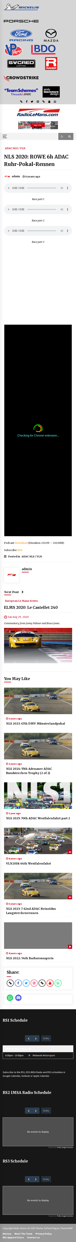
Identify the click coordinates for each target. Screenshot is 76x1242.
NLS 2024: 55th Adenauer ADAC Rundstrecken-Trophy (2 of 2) (29, 771)
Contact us (33, 1237)
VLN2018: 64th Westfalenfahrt (28, 863)
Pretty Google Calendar (65, 1147)
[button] (62, 136)
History (7, 1233)
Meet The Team (23, 1233)
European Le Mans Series (21, 600)
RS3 (49, 1072)
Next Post (11, 592)
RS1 (23, 1072)
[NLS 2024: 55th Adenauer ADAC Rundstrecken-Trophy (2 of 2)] (38, 746)
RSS (19, 550)
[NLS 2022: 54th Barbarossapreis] (38, 935)
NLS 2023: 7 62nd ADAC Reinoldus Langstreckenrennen (31, 911)
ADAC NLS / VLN (15, 148)
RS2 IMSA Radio (34, 1072)
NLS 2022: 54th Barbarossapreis (30, 958)
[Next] (35, 1038)
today (46, 1038)
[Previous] (28, 1038)
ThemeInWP (66, 1228)
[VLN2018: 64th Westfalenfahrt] (38, 841)
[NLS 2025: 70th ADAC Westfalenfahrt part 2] (38, 795)
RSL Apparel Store (13, 1237)
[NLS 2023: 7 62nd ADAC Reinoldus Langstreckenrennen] (38, 886)
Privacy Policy (44, 1233)
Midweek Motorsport (44, 1055)
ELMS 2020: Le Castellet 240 (31, 607)
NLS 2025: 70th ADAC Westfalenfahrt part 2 (38, 818)
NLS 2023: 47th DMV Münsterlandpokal (35, 723)
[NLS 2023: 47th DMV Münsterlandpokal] (38, 701)
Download (21, 542)
